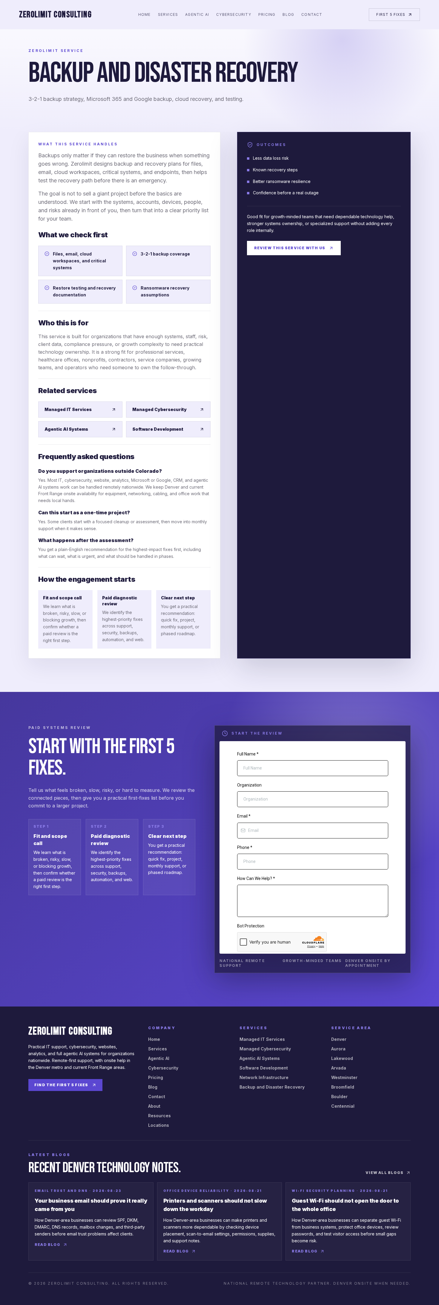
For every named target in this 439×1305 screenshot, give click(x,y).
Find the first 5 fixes (61, 1085)
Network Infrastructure (264, 1077)
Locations (158, 1125)
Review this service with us (289, 248)
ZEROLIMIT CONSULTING (55, 14)
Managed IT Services (68, 409)
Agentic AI (197, 14)
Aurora (338, 1048)
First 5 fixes (390, 14)
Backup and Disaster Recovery (272, 1086)
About (154, 1106)
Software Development (157, 429)
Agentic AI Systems (66, 429)
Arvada (338, 1067)
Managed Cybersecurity (159, 409)
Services (168, 14)
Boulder (339, 1096)
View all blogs (384, 1172)
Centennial (342, 1106)
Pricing (266, 14)
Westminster (344, 1077)
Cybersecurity (233, 14)
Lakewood (342, 1058)
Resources (159, 1115)
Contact (311, 14)
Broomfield (342, 1086)
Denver (338, 1039)
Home (144, 14)
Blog (288, 14)
